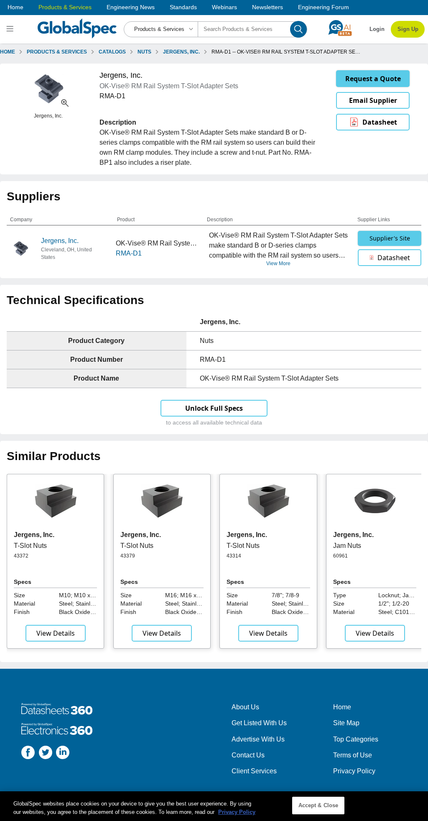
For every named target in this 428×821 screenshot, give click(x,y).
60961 (340, 556)
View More (278, 263)
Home (15, 7)
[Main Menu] (11, 29)
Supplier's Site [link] (389, 238)
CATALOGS (112, 52)
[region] (214, 806)
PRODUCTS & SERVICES (57, 52)
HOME (7, 52)
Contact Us (248, 755)
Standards (183, 7)
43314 (234, 556)
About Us (245, 707)
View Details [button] (55, 633)
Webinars (224, 7)
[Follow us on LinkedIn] (62, 754)
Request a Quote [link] (373, 78)
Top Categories (355, 739)
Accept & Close (318, 805)
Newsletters (267, 7)
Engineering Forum (323, 7)
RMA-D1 (129, 253)
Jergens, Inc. (60, 240)
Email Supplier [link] (373, 100)
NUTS (144, 52)
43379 (127, 556)
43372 (21, 556)
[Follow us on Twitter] (45, 754)
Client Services (254, 771)
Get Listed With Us (259, 722)
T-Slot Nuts (30, 545)
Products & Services (65, 7)
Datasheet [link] (379, 122)
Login (377, 29)
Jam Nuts (347, 545)
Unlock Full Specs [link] (214, 408)
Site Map (346, 722)
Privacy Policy (354, 771)
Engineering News (131, 7)
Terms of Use (352, 755)
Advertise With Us (258, 739)
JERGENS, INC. (181, 52)
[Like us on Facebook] (28, 754)
